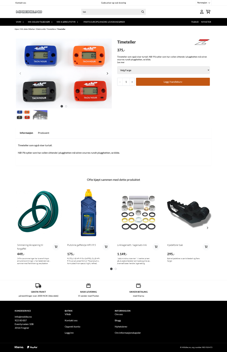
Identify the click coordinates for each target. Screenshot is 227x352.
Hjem (17, 29)
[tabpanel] (38, 226)
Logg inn (69, 332)
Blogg (118, 320)
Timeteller (61, 29)
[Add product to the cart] (56, 247)
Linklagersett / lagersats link (132, 244)
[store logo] (29, 12)
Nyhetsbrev (121, 326)
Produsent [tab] (43, 132)
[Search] (143, 12)
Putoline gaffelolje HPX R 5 (81, 244)
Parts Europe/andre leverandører (104, 22)
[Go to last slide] (19, 227)
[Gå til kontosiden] (202, 12)
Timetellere (51, 29)
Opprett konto (72, 326)
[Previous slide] (20, 73)
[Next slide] (107, 73)
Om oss (119, 314)
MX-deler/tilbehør (27, 29)
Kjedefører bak (175, 244)
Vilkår (68, 314)
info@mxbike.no (23, 316)
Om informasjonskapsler (128, 332)
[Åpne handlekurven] (208, 12)
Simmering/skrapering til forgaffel (30, 246)
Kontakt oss (20, 3)
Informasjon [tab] (26, 132)
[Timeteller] (64, 73)
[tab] (61, 106)
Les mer (121, 62)
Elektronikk (41, 29)
